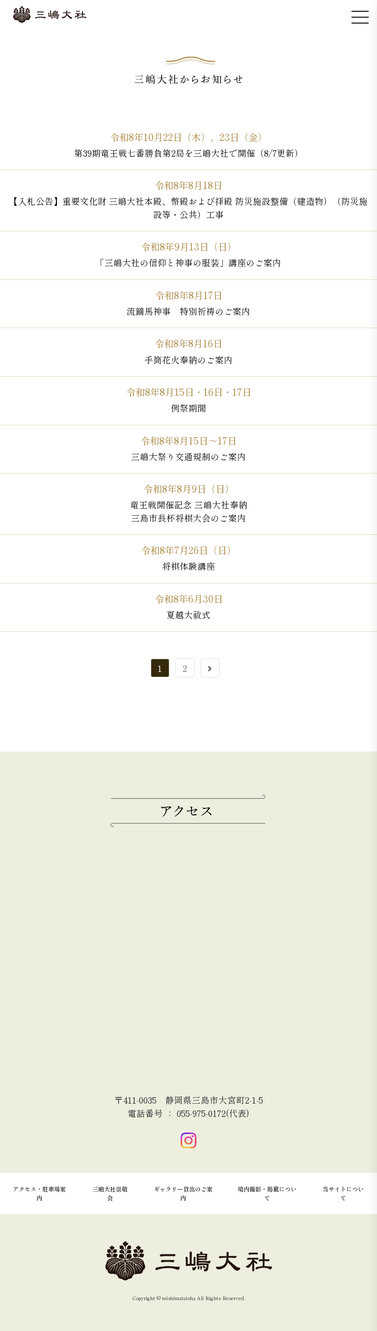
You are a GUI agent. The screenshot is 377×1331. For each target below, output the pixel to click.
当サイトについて (343, 1193)
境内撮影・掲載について (267, 1193)
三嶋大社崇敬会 (110, 1193)
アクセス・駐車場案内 (39, 1193)
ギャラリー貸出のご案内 (183, 1193)
